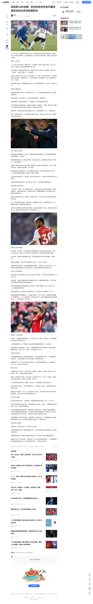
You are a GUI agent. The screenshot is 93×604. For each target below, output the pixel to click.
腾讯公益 (44, 593)
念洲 (12, 460)
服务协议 (23, 593)
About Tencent (18, 593)
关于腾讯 (12, 593)
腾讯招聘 (39, 593)
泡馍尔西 (15, 526)
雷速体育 (13, 537)
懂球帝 (12, 471)
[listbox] (34, 499)
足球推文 (13, 504)
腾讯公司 (32, 599)
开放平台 (31, 593)
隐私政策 (27, 593)
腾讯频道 (52, 593)
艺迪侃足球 (13, 493)
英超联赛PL (13, 515)
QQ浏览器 (48, 593)
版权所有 (35, 599)
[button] (78, 12)
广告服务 (35, 593)
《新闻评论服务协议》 (29, 552)
